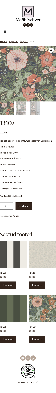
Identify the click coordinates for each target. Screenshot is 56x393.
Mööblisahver (28, 19)
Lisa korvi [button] (8, 285)
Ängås (23, 41)
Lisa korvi (24, 206)
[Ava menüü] (5, 31)
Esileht (3, 41)
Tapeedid (13, 41)
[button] (51, 50)
